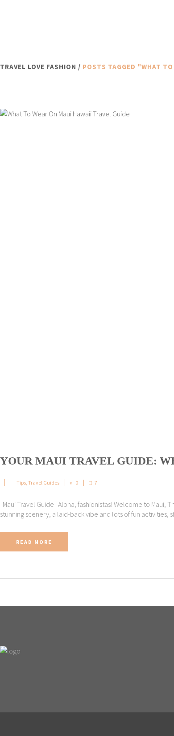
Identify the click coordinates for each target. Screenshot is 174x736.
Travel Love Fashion (38, 66)
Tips (21, 482)
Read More (34, 542)
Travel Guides (43, 482)
